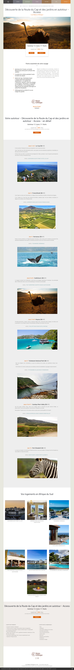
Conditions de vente (41, 666)
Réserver (37, 132)
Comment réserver (25, 666)
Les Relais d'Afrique (30, 664)
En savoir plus (54, 668)
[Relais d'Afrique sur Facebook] (36, 658)
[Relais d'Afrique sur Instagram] (38, 658)
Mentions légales (49, 666)
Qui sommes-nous (32, 666)
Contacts (37, 108)
